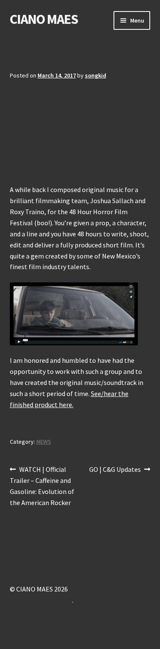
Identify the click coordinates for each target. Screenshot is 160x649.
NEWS (43, 441)
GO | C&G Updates (115, 470)
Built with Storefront (41, 600)
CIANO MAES (44, 19)
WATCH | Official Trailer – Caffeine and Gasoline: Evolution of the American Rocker (42, 486)
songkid (95, 75)
